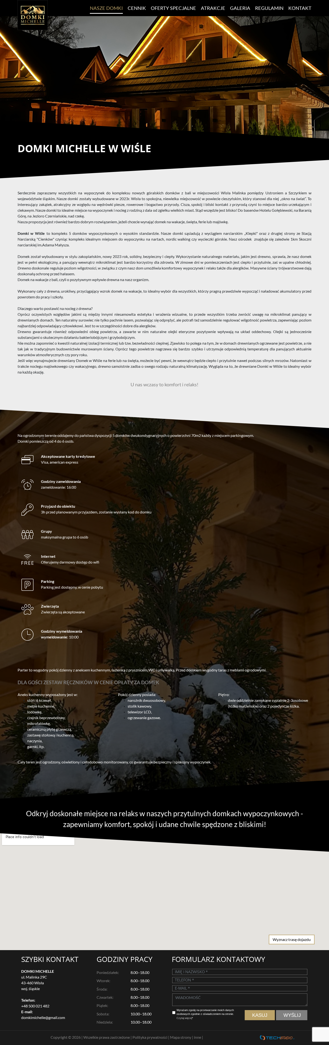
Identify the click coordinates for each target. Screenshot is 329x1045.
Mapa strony (181, 1037)
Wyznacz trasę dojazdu (292, 939)
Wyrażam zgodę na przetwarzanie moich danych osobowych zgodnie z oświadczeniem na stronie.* (205, 1014)
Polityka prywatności (150, 1037)
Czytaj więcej (184, 1018)
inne (198, 1037)
